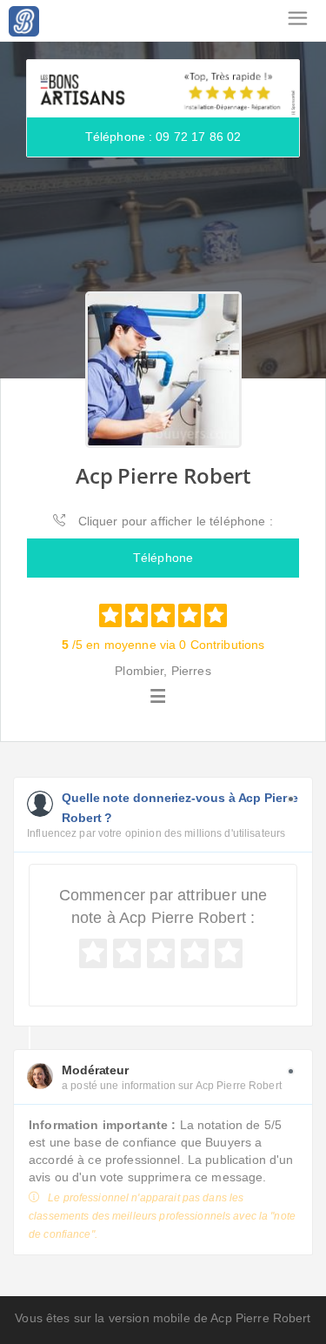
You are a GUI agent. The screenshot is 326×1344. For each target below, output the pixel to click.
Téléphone (163, 558)
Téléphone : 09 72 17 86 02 (163, 137)
